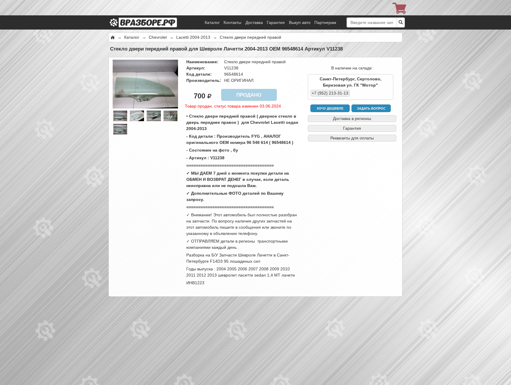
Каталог (212, 22)
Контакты (232, 22)
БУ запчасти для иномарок (151, 15)
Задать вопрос (371, 108)
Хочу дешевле (330, 108)
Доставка (254, 22)
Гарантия (276, 22)
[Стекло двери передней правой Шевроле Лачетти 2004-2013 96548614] (145, 83)
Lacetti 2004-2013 (193, 37)
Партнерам (325, 22)
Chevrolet (158, 37)
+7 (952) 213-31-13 (330, 93)
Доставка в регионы (352, 118)
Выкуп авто (300, 22)
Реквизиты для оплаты (352, 138)
